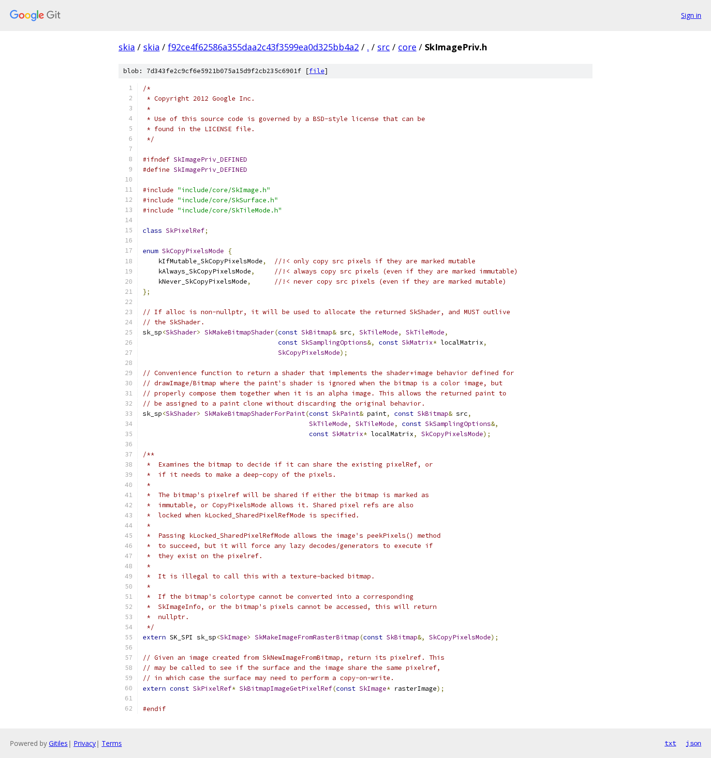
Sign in (691, 15)
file (317, 71)
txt (670, 743)
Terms (112, 743)
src (383, 47)
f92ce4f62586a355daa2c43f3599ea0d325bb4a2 (263, 47)
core (407, 47)
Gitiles (58, 743)
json (693, 743)
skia (126, 47)
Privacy (85, 743)
